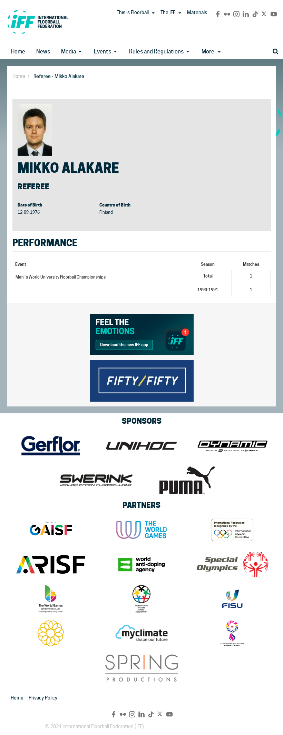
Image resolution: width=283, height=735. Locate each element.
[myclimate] (141, 633)
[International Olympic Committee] (232, 530)
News (43, 51)
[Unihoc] (141, 446)
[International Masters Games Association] (141, 599)
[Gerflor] (50, 446)
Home (18, 51)
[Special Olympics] (232, 564)
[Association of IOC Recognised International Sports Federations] (50, 564)
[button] (153, 13)
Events (102, 51)
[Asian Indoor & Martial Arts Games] (232, 633)
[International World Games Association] (141, 530)
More (208, 51)
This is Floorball (133, 12)
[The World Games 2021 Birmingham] (50, 599)
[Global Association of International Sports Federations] (50, 530)
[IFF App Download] (142, 333)
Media (68, 51)
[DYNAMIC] (232, 446)
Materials (197, 12)
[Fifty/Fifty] (142, 379)
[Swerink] (96, 480)
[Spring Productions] (141, 668)
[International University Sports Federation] (232, 599)
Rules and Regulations (156, 51)
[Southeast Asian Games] (50, 633)
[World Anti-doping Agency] (141, 564)
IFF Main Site (38, 22)
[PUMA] (187, 480)
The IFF (167, 12)
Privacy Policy (43, 698)
